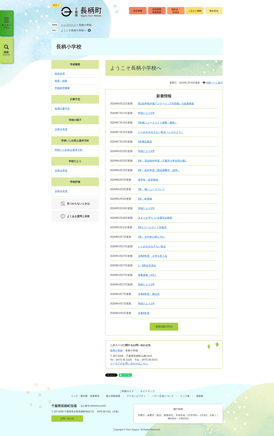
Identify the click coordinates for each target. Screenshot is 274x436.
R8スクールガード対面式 (152, 227)
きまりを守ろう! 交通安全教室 (155, 217)
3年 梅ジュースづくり (151, 189)
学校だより (75, 161)
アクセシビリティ (136, 396)
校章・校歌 (61, 81)
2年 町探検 (145, 198)
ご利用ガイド (127, 391)
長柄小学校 (116, 350)
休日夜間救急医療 (156, 10)
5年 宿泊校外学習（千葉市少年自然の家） (163, 160)
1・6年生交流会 (147, 265)
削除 (89, 30)
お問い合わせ (67, 418)
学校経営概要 (62, 88)
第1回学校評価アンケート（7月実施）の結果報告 (166, 103)
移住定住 (213, 11)
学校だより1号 (146, 303)
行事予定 (75, 99)
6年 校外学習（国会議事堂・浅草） (159, 170)
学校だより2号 (146, 284)
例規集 (199, 396)
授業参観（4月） (147, 275)
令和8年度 (144, 313)
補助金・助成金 (175, 10)
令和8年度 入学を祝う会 (152, 256)
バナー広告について (163, 396)
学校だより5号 (146, 113)
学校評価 (75, 181)
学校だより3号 (146, 208)
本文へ (56, 5)
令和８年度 (61, 129)
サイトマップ (147, 391)
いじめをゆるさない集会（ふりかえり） (161, 132)
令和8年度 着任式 (149, 294)
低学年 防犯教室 (148, 179)
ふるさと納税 (195, 11)
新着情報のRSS (164, 326)
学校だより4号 (146, 151)
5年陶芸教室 (145, 141)
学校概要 (75, 64)
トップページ (68, 25)
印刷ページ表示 (214, 82)
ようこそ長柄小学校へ (73, 30)
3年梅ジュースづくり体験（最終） (157, 122)
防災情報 (137, 11)
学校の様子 (75, 120)
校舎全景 (60, 73)
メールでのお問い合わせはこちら (129, 363)
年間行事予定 (62, 108)
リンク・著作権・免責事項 (85, 396)
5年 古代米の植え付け (151, 237)
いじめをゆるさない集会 (152, 246)
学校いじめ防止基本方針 (75, 140)
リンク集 (185, 396)
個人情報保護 (113, 396)
